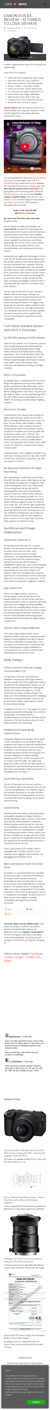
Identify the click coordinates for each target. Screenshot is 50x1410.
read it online (31, 180)
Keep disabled (17, 1402)
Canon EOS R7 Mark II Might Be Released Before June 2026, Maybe (24, 1336)
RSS (38, 957)
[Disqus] (25, 997)
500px (7, 960)
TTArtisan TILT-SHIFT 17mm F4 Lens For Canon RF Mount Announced (23, 1260)
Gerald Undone (10, 107)
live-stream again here (35, 186)
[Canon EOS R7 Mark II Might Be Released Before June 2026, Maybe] (25, 1302)
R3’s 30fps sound (11, 202)
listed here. (15, 194)
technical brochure (11, 183)
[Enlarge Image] (25, 47)
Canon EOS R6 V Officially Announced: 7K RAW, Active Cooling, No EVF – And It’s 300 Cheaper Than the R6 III (24, 1153)
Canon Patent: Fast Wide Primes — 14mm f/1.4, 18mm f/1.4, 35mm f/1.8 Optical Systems (24, 1200)
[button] (44, 4)
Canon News (32, 28)
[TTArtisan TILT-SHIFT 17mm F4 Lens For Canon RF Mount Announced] (25, 1234)
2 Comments (11, 31)
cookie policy (33, 1389)
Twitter (8, 957)
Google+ (19, 957)
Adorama (31, 213)
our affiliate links (17, 940)
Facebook (36, 953)
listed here (34, 188)
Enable (36, 1402)
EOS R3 (41, 107)
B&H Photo (20, 213)
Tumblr (30, 957)
